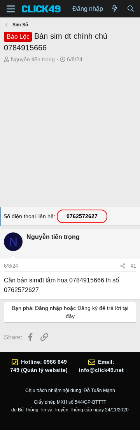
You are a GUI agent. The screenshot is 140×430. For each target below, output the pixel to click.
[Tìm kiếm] (130, 9)
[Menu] (11, 9)
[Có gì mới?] (115, 9)
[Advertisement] (70, 137)
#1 (133, 266)
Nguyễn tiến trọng (33, 59)
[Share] (122, 266)
